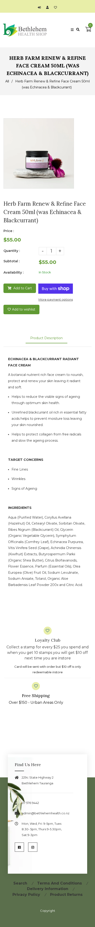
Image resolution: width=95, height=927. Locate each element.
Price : (8, 231)
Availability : (13, 272)
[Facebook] (19, 847)
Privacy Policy (26, 894)
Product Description (46, 338)
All (7, 81)
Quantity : (11, 251)
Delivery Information (47, 889)
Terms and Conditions (59, 883)
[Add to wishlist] (55, 7)
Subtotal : (11, 261)
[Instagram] (32, 847)
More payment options (56, 299)
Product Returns (66, 894)
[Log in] (40, 7)
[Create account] (48, 7)
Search (20, 883)
